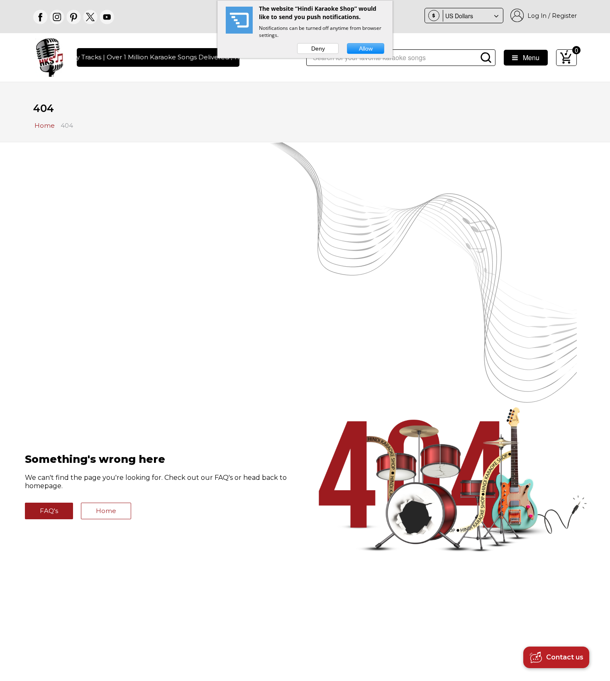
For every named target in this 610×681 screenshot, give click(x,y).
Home (106, 511)
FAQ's (49, 511)
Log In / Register (550, 15)
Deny (318, 48)
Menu (528, 57)
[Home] (49, 57)
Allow (366, 48)
